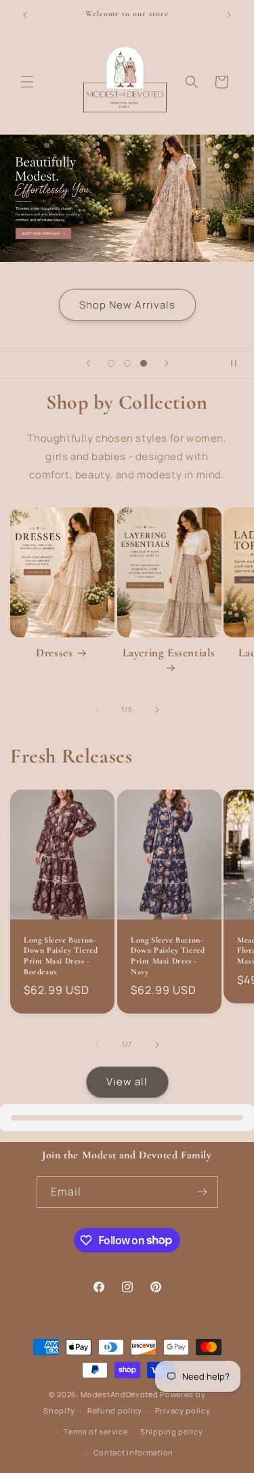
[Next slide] (167, 363)
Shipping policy (171, 1431)
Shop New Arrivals (127, 304)
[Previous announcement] (25, 15)
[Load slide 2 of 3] (127, 363)
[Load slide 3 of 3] (143, 363)
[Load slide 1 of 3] (111, 363)
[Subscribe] (202, 1192)
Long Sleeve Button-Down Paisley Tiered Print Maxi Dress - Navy (168, 955)
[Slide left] (97, 710)
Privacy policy (183, 1410)
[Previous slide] (88, 363)
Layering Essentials (169, 652)
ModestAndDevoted (119, 1394)
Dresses (54, 652)
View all (127, 1081)
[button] (27, 82)
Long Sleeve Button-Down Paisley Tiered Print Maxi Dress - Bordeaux (61, 955)
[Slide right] (157, 710)
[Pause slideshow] (239, 363)
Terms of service (95, 1431)
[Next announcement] (229, 15)
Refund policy (114, 1410)
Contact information (133, 1452)
